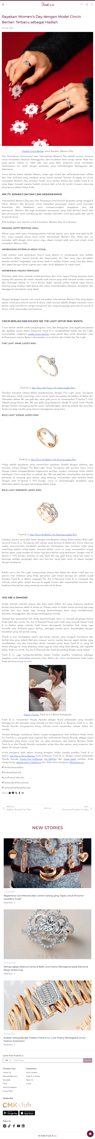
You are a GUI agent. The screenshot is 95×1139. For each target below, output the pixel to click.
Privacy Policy (8, 1091)
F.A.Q (5, 1084)
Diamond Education (10, 1076)
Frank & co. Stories (33, 1076)
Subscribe (87, 1060)
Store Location (31, 1072)
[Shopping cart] (87, 4)
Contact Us (7, 1072)
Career (28, 1084)
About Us (29, 1080)
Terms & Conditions (10, 1087)
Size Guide (6, 1080)
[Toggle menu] (3, 4)
